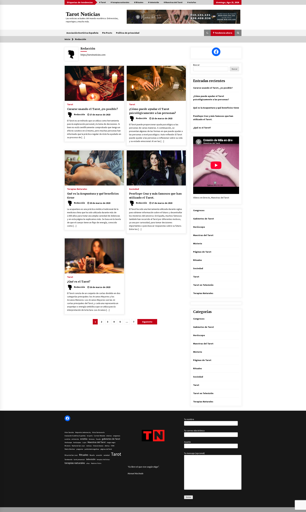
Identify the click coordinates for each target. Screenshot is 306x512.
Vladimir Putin (96, 463)
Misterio (197, 243)
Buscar (196, 64)
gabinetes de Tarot (111, 438)
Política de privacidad (127, 32)
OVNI (112, 446)
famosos (92, 439)
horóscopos (77, 442)
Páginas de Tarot (202, 251)
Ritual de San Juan (71, 455)
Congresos (198, 210)
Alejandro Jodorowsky (83, 432)
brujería (90, 436)
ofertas (107, 446)
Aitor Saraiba (69, 432)
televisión (90, 459)
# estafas (191, 2)
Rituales (197, 260)
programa (79, 449)
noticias (89, 446)
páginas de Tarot (106, 449)
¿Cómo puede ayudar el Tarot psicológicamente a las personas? (152, 111)
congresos (116, 436)
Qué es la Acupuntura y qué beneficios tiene (93, 195)
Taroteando (68, 459)
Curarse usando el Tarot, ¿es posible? (92, 109)
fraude (98, 439)
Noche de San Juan (78, 446)
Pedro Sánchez (70, 449)
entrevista (75, 439)
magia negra (111, 442)
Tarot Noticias (83, 14)
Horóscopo (199, 226)
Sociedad (134, 189)
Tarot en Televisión (203, 284)
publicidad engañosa (91, 449)
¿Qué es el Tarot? (78, 281)
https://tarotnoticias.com (93, 54)
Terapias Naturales (77, 189)
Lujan (84, 442)
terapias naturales (75, 463)
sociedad (106, 455)
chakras (109, 436)
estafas (83, 438)
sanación (99, 455)
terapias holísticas (103, 459)
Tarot (70, 104)
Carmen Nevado (99, 436)
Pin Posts (107, 32)
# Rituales (138, 2)
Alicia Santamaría (98, 432)
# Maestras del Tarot (173, 2)
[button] (207, 33)
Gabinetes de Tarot (203, 218)
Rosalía (92, 455)
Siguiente (147, 321)
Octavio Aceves (98, 446)
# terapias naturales (120, 2)
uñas (88, 463)
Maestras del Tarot (203, 235)
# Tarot (102, 2)
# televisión (153, 2)
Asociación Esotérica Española (82, 32)
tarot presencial (79, 459)
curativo (67, 439)
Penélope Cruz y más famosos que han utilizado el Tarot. (155, 195)
